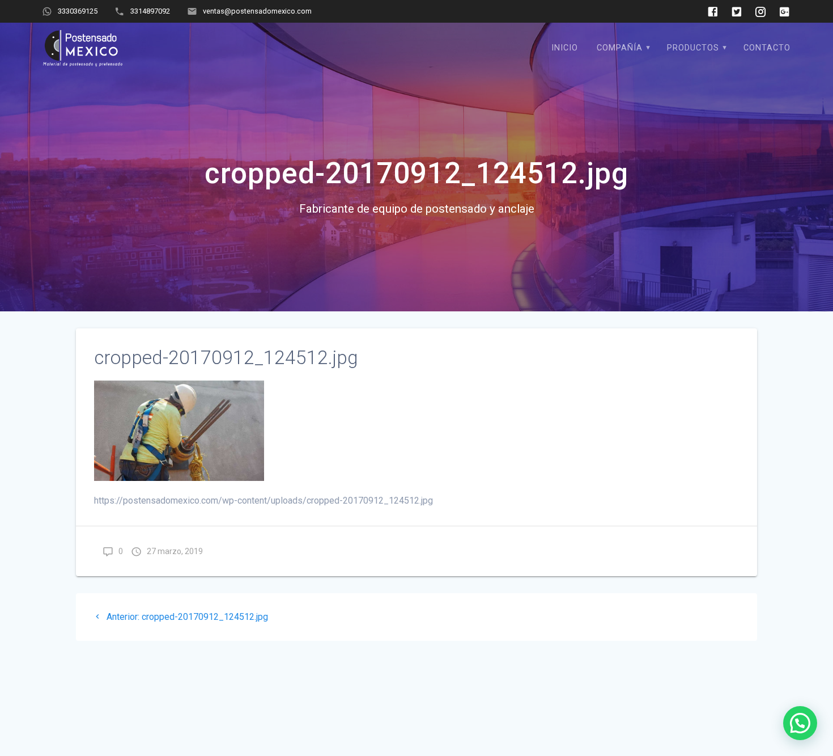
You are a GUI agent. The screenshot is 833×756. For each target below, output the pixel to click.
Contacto (766, 48)
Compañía (620, 48)
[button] (800, 723)
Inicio (564, 48)
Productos (693, 48)
